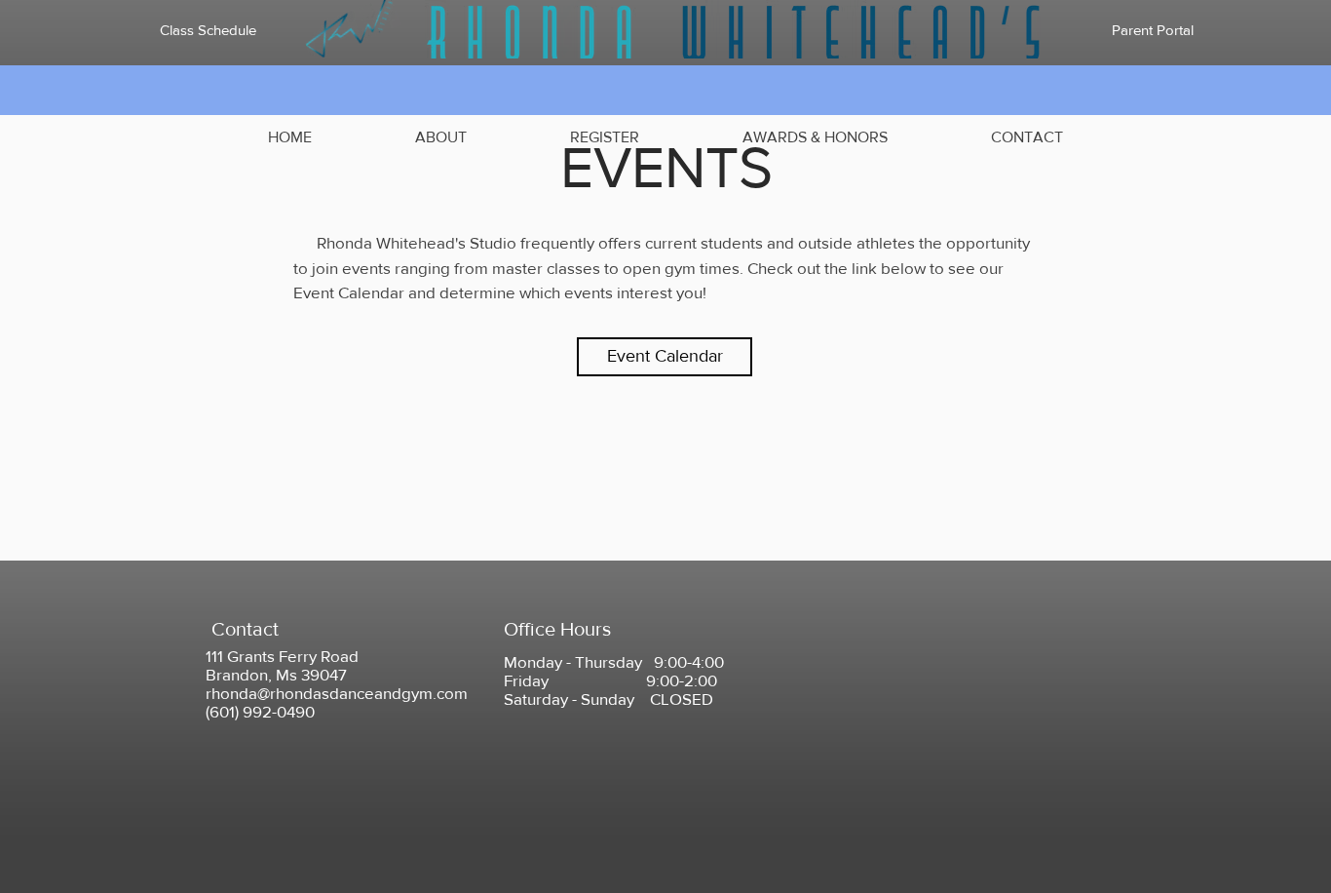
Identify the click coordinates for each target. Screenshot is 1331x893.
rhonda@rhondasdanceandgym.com (337, 692)
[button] (440, 137)
